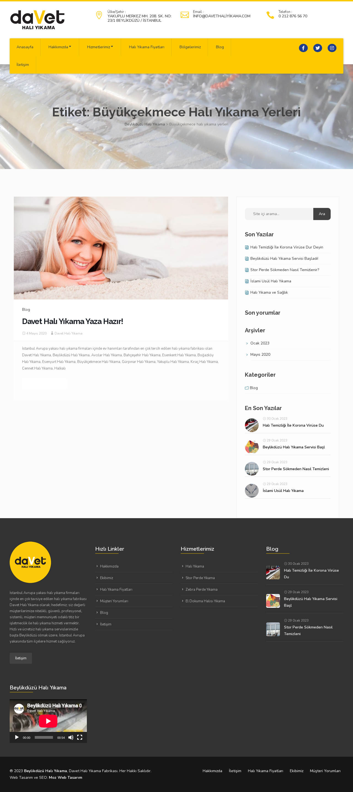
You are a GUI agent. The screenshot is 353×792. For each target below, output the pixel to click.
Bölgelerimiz (190, 47)
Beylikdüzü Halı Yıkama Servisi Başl (294, 447)
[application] (48, 721)
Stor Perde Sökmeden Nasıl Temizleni (296, 469)
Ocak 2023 (259, 343)
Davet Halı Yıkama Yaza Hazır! (72, 321)
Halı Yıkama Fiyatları (146, 47)
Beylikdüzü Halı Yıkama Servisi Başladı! (284, 258)
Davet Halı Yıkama (68, 333)
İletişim (23, 64)
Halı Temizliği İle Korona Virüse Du (293, 425)
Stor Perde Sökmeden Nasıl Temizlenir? (284, 269)
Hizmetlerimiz (98, 47)
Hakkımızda (58, 47)
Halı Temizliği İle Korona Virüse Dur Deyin (286, 247)
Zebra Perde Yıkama (202, 589)
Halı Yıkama (195, 566)
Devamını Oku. (45, 383)
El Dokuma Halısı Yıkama (205, 601)
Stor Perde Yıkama (200, 578)
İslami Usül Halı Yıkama (270, 281)
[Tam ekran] (79, 737)
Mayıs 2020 (260, 354)
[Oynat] (17, 737)
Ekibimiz (106, 578)
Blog (220, 47)
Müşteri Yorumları (114, 601)
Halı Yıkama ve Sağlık (269, 292)
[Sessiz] (71, 737)
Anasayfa (25, 47)
